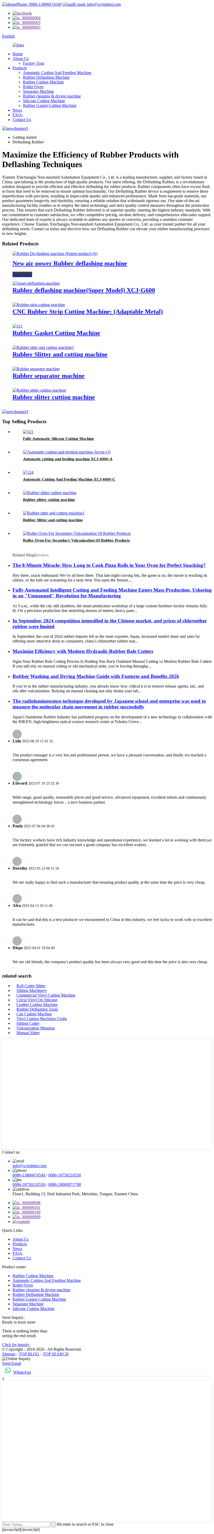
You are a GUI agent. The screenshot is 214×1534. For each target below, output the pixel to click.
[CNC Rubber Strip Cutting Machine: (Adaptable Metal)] (39, 304)
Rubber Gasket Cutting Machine (49, 105)
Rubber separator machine (49, 375)
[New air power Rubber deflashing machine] (55, 253)
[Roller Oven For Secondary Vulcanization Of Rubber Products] (77, 533)
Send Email (11, 1363)
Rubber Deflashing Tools (37, 1009)
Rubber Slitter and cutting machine (60, 354)
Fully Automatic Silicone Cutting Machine (58, 438)
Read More (22, 274)
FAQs (17, 115)
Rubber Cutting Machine (43, 82)
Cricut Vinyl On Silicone (36, 1000)
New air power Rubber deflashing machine (70, 263)
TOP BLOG (29, 1354)
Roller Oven (33, 86)
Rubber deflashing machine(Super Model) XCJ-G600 (84, 290)
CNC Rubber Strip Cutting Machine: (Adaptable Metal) (88, 311)
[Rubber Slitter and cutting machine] (43, 347)
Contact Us (22, 119)
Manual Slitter (28, 1032)
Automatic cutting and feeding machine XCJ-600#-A (67, 459)
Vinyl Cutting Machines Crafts (41, 1018)
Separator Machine (38, 91)
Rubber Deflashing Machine (46, 77)
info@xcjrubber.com (29, 1165)
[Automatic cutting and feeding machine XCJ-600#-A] (66, 452)
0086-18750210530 (64, 1175)
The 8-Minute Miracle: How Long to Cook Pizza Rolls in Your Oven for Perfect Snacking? (109, 565)
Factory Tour (33, 63)
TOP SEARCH (56, 1354)
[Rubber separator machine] (36, 369)
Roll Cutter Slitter (30, 986)
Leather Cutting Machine (37, 1004)
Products (20, 68)
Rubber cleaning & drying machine (52, 96)
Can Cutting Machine (34, 1014)
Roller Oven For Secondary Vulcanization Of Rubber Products (76, 540)
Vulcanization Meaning (35, 1028)
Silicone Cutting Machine (44, 101)
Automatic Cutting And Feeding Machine (57, 72)
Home (18, 54)
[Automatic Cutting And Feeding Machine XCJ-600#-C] (28, 472)
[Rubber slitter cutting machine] (39, 390)
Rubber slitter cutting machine (54, 397)
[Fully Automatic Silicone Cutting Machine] (28, 431)
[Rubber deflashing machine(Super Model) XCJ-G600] (36, 283)
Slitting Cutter (27, 1023)
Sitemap (8, 1354)
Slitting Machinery (31, 990)
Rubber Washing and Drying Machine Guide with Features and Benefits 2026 (96, 676)
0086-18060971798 (64, 1184)
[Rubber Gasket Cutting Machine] (17, 326)
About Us (21, 58)
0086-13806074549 (29, 1175)
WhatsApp (22, 1372)
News (17, 110)
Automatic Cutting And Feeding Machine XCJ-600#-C (69, 479)
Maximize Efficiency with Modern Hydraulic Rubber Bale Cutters (83, 651)
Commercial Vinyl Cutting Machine (45, 995)
